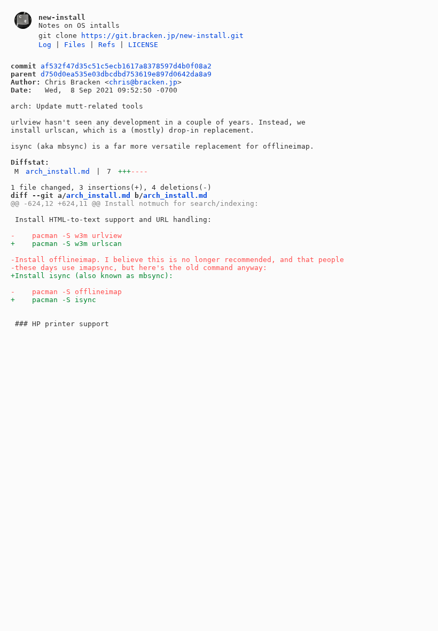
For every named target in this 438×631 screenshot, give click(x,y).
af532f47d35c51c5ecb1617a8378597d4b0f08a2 (126, 66)
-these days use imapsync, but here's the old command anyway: (139, 268)
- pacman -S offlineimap (66, 292)
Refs (106, 45)
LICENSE (143, 45)
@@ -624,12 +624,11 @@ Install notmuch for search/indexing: (135, 203)
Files (74, 45)
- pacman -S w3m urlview (66, 236)
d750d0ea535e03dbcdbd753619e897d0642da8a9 (126, 74)
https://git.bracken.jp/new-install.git (162, 36)
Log (44, 45)
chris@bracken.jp (143, 82)
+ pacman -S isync (53, 300)
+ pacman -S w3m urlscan (66, 244)
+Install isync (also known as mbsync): (92, 276)
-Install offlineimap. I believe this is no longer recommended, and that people (177, 260)
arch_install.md (58, 171)
